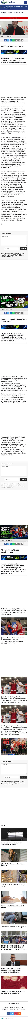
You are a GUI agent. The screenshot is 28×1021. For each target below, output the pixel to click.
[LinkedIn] (11, 40)
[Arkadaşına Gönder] (16, 40)
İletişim (16, 1007)
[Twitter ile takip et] (12, 1013)
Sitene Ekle (12, 1009)
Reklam (21, 1007)
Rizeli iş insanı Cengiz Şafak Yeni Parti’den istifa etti (16, 7)
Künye (11, 1007)
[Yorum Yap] (22, 40)
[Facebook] (5, 40)
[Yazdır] (19, 40)
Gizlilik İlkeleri (5, 1009)
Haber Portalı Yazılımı (8, 1018)
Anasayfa (6, 1007)
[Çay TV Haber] (8, 2)
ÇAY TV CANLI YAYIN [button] (14, 18)
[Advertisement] (14, 81)
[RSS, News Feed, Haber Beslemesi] (19, 1013)
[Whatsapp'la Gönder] (13, 40)
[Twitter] (8, 40)
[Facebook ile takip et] (8, 1013)
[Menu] (25, 2)
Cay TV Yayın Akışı (21, 1009)
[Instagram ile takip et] (16, 1013)
